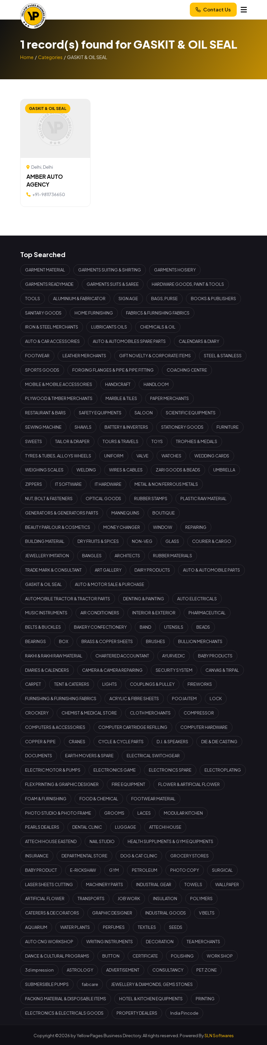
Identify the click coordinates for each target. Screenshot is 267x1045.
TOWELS (193, 884)
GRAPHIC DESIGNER (112, 912)
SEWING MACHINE (43, 427)
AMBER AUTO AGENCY (44, 180)
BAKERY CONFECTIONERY (100, 627)
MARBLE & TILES (121, 398)
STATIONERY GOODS (182, 427)
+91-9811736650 (48, 194)
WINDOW (162, 527)
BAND (145, 627)
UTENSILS (173, 627)
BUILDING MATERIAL (44, 541)
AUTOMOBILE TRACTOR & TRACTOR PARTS (67, 598)
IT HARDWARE (108, 484)
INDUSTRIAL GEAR (153, 884)
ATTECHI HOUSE (165, 827)
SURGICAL (222, 870)
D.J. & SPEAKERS (172, 741)
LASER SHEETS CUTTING (49, 884)
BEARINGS (35, 641)
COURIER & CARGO (211, 541)
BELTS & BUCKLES (43, 627)
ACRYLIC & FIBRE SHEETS (134, 698)
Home (27, 57)
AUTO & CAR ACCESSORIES (52, 341)
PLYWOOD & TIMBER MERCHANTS (58, 398)
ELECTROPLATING (222, 770)
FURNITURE (228, 427)
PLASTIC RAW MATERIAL (203, 498)
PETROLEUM (144, 870)
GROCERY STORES (189, 855)
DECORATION (160, 941)
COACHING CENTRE (187, 370)
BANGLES (92, 555)
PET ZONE (206, 970)
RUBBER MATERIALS (172, 555)
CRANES (77, 741)
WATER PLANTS (75, 927)
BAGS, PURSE (164, 298)
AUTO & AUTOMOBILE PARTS (211, 570)
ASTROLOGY (80, 970)
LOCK (216, 698)
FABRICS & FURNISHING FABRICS (158, 312)
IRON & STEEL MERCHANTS (51, 327)
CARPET (33, 684)
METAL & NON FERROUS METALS (166, 484)
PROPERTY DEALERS (137, 1013)
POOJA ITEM (184, 698)
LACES (144, 813)
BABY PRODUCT (41, 870)
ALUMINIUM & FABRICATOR (79, 298)
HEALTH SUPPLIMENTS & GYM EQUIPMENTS (170, 841)
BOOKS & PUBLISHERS (213, 298)
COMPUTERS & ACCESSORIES (55, 727)
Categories (50, 57)
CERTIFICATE (145, 956)
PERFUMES (114, 927)
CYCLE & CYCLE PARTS (121, 741)
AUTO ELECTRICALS (197, 598)
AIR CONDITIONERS (99, 612)
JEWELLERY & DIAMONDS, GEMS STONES (152, 984)
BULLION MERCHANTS (200, 641)
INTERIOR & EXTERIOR (154, 612)
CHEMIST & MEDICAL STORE (89, 712)
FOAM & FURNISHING (45, 798)
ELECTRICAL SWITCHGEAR (153, 755)
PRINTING (205, 998)
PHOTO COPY (184, 870)
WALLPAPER (227, 884)
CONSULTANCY (167, 970)
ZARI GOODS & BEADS (178, 469)
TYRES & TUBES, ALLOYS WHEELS (58, 455)
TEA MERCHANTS (203, 941)
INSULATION (165, 898)
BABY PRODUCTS (215, 655)
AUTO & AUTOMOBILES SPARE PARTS (129, 341)
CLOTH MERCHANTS (150, 712)
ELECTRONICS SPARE (170, 770)
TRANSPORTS (91, 898)
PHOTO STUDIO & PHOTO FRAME (58, 813)
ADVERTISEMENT (122, 970)
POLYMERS (201, 898)
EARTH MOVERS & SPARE (89, 755)
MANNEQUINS (125, 512)
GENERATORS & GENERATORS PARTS (61, 512)
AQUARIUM (36, 927)
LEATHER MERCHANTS (84, 355)
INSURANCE (37, 855)
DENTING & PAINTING (143, 598)
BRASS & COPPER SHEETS (107, 641)
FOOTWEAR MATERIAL (153, 798)
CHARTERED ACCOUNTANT (122, 655)
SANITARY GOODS (43, 312)
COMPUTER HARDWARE (204, 727)
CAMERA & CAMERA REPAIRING (112, 670)
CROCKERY (37, 712)
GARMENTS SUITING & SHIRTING (109, 269)
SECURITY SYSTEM (174, 670)
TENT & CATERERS (71, 684)
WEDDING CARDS (211, 455)
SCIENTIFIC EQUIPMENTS (191, 412)
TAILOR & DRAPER (72, 441)
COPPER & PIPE (40, 741)
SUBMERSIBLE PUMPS (47, 984)
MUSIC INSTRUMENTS (46, 612)
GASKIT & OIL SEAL (43, 584)
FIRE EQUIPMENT (128, 784)
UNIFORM (113, 455)
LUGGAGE (125, 827)
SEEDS (175, 927)
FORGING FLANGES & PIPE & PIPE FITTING (113, 370)
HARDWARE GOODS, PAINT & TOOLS (188, 284)
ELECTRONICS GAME (114, 770)
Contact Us (217, 9)
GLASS (172, 541)
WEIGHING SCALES (44, 469)
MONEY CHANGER (121, 527)
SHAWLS (83, 427)
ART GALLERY (108, 570)
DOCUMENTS (38, 755)
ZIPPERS (33, 484)
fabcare (90, 984)
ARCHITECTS (127, 555)
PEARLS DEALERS (42, 827)
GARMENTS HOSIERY (175, 269)
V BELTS (207, 912)
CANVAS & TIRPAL (222, 670)
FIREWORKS (200, 684)
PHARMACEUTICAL (207, 612)
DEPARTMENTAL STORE (84, 855)
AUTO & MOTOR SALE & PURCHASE (109, 584)
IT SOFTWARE (68, 484)
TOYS (157, 441)
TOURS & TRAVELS (120, 441)
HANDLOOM (156, 384)
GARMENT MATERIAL (45, 269)
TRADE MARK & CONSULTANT (53, 570)
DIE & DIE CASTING (219, 741)
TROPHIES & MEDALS (196, 441)
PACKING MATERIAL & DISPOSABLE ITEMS (65, 998)
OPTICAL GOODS (103, 498)
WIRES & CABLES (126, 469)
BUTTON (110, 956)
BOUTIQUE (163, 512)
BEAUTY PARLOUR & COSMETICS (57, 527)
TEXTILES (147, 927)
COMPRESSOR (199, 712)
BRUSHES (155, 641)
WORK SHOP (220, 956)
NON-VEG (142, 541)
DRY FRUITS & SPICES (98, 541)
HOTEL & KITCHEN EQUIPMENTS (151, 998)
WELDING (86, 469)
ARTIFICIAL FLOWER (44, 898)
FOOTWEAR (37, 355)
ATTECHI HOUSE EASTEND (51, 841)
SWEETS (33, 441)
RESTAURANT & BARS (45, 412)
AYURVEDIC (173, 655)
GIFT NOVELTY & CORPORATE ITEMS (155, 355)
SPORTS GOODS (42, 370)
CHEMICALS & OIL (158, 327)
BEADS (203, 627)
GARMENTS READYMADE (49, 284)
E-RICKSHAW (83, 870)
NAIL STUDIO (102, 841)
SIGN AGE (128, 298)
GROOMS (114, 813)
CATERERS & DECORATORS (52, 912)
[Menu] (244, 9)
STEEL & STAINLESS (223, 355)
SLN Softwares (219, 1035)
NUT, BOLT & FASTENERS (49, 498)
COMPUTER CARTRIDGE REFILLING (132, 727)
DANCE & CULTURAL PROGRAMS (57, 956)
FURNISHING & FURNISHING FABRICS (60, 698)
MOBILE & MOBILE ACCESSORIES (58, 384)
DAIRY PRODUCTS (152, 570)
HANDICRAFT (118, 384)
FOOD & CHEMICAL (98, 798)
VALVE (142, 455)
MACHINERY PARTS (104, 884)
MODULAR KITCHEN (183, 813)
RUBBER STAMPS (150, 498)
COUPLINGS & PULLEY (152, 684)
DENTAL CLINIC (87, 827)
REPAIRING (195, 527)
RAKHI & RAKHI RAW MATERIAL (53, 655)
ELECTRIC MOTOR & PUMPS (52, 770)
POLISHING (182, 956)
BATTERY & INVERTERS (126, 427)
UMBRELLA (224, 469)
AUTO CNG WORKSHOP (49, 941)
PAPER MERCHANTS (169, 398)
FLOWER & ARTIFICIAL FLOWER (189, 784)
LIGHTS (109, 684)
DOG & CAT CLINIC (138, 855)
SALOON (143, 412)
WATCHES (171, 455)
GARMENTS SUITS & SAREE (113, 284)
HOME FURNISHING (94, 312)
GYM (114, 870)
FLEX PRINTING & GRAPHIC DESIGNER (62, 784)
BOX (63, 641)
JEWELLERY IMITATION (47, 555)
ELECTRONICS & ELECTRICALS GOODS (64, 1013)
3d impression (39, 970)
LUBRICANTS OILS (109, 327)
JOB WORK (129, 898)
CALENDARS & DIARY (199, 341)
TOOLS (32, 298)
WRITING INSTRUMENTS (109, 941)
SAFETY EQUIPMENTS (100, 412)
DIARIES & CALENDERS (47, 670)
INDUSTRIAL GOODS (165, 912)
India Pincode (184, 1013)
